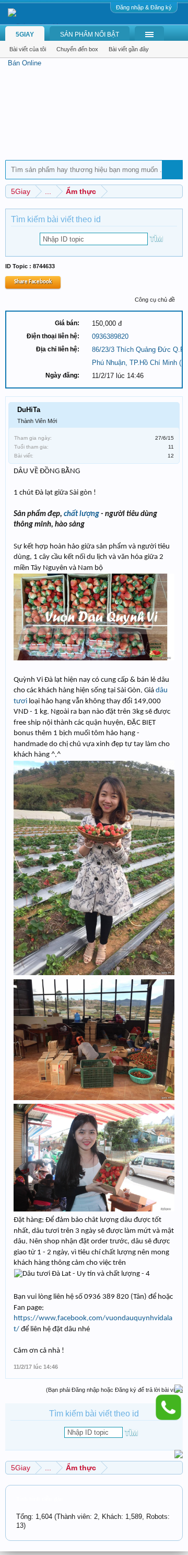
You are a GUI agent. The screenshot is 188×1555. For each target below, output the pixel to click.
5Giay (25, 34)
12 (171, 456)
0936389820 (110, 336)
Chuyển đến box (77, 49)
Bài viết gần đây (129, 49)
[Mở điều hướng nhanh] (176, 191)
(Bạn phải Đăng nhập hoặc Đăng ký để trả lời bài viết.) (114, 1390)
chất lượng (81, 514)
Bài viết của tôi (27, 49)
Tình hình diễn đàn (39, 1499)
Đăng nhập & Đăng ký (144, 7)
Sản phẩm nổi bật (89, 34)
